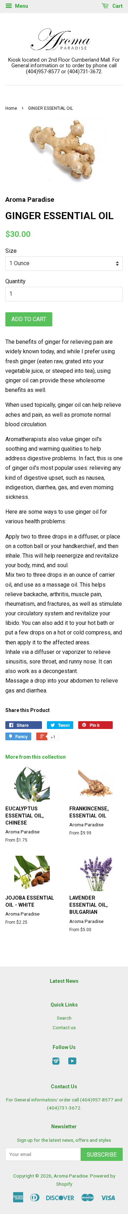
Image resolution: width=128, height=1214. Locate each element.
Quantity (15, 281)
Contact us (64, 1027)
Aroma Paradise (71, 1176)
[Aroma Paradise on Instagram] (56, 1062)
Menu (21, 6)
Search (64, 1018)
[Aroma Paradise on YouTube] (72, 1062)
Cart (117, 6)
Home (11, 108)
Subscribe (102, 1154)
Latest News (64, 981)
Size (11, 250)
